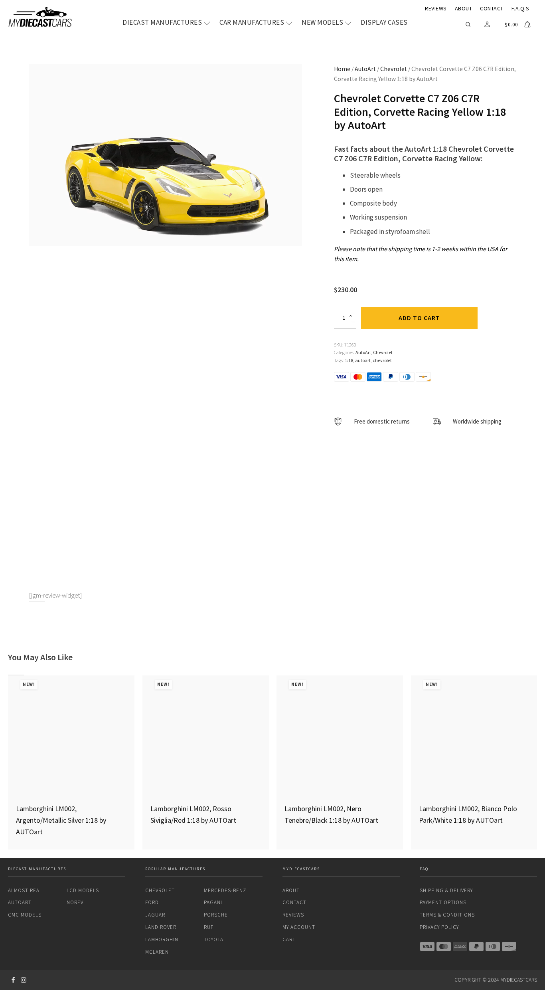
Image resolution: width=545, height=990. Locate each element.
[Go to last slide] (8, 762)
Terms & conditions (447, 914)
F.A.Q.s (520, 8)
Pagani (213, 902)
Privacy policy (439, 927)
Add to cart (419, 318)
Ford (152, 902)
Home (342, 69)
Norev (75, 902)
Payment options (443, 902)
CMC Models (24, 914)
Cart (289, 939)
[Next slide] (537, 762)
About (463, 8)
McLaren (157, 951)
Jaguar (155, 914)
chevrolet (382, 360)
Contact (492, 8)
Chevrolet (393, 69)
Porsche (216, 914)
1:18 (349, 360)
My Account (298, 927)
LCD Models (83, 890)
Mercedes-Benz (225, 890)
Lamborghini (162, 939)
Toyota (213, 939)
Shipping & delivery (446, 890)
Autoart (20, 902)
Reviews (436, 8)
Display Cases (384, 22)
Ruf (208, 927)
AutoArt (365, 69)
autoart (363, 360)
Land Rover (160, 927)
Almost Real (25, 890)
